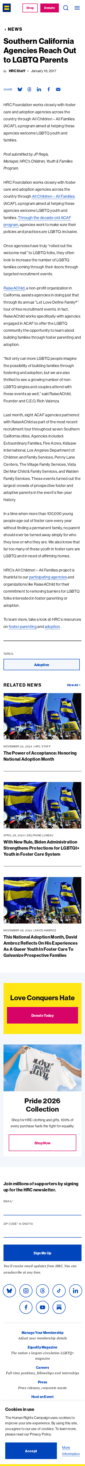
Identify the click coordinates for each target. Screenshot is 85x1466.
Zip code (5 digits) (26, 1223)
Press (42, 1382)
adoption (52, 626)
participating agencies (48, 577)
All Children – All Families (53, 196)
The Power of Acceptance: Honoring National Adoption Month (40, 756)
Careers (42, 1367)
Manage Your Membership (42, 1332)
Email (16, 1201)
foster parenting (23, 626)
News (15, 29)
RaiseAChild (14, 288)
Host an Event (42, 1397)
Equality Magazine (42, 1347)
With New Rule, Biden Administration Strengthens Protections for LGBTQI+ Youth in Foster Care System (41, 848)
